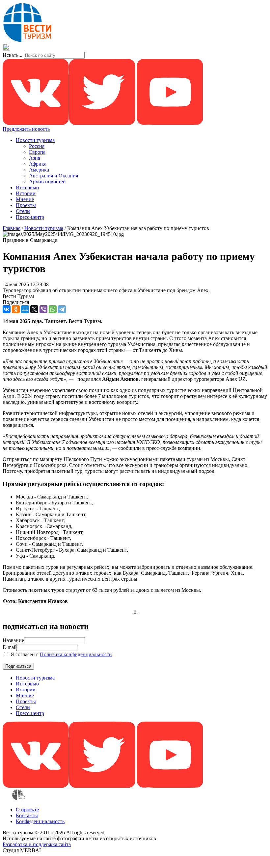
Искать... (12, 55)
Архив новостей (47, 181)
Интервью (27, 187)
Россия (36, 146)
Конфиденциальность (40, 821)
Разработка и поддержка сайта (37, 844)
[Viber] (43, 309)
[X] (34, 309)
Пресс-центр (30, 217)
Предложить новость (26, 129)
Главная (11, 228)
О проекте (27, 809)
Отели (23, 211)
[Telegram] (62, 309)
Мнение (25, 199)
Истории (26, 193)
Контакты (27, 815)
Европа (37, 152)
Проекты (26, 205)
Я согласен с (60, 654)
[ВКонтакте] (7, 309)
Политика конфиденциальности (76, 654)
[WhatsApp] (53, 309)
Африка (37, 164)
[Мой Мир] (25, 309)
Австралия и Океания (53, 175)
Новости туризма (35, 140)
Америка (39, 170)
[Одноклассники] (16, 309)
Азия (34, 158)
